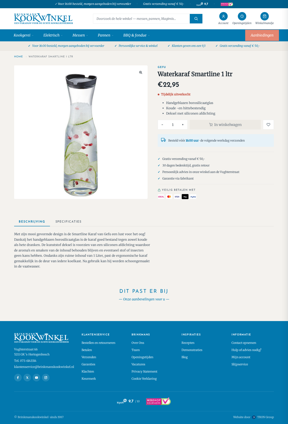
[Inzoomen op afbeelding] (141, 72)
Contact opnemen (243, 343)
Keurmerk (89, 379)
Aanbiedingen (262, 35)
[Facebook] (18, 377)
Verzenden (89, 357)
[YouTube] (36, 377)
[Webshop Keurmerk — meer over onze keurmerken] (158, 401)
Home (18, 56)
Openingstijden (142, 357)
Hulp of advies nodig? (246, 350)
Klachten (88, 371)
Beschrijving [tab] (32, 221)
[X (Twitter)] (27, 377)
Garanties (88, 364)
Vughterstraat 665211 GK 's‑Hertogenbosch (32, 351)
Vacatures (138, 364)
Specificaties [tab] (68, 221)
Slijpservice (239, 364)
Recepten (188, 343)
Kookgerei (22, 35)
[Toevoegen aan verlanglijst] (268, 125)
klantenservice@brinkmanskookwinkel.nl (44, 367)
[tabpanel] (144, 250)
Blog (185, 357)
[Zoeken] (196, 18)
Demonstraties (192, 350)
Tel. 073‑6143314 (25, 361)
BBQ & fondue (135, 35)
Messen (79, 35)
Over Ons (138, 343)
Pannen (104, 35)
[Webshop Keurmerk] (226, 4)
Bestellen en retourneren (98, 343)
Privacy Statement (144, 371)
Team (136, 350)
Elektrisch (51, 35)
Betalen (87, 350)
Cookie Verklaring (144, 379)
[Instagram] (46, 377)
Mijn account (240, 357)
